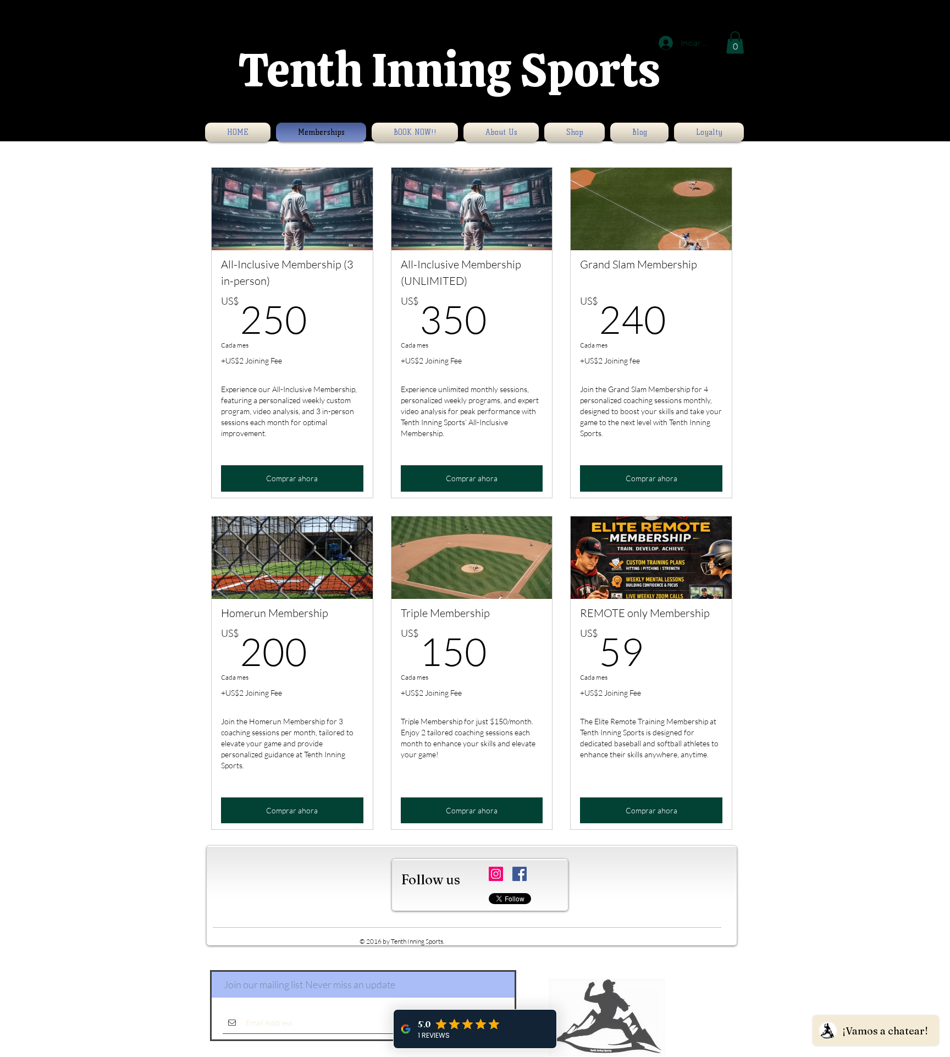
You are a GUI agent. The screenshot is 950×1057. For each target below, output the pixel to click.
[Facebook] (519, 874)
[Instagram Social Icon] (496, 874)
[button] (735, 42)
